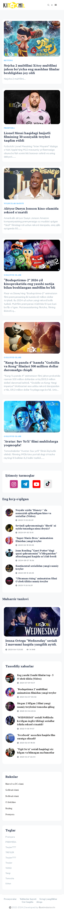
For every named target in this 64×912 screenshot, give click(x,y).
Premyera (9, 814)
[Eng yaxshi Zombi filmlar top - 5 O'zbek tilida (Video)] (10, 678)
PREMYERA (10, 842)
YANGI (8, 868)
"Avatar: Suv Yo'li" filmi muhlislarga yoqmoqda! (31, 443)
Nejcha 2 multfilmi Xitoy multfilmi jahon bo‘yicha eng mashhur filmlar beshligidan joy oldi (31, 69)
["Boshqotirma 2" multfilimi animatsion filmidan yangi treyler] (10, 692)
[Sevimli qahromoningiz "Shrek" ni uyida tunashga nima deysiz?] (9, 528)
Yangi (7, 873)
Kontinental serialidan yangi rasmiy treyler (37, 567)
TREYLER (9, 852)
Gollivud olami (12, 790)
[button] (55, 5)
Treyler (8, 862)
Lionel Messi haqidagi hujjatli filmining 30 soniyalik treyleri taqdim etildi (27, 137)
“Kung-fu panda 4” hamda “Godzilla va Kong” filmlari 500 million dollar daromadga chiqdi (31, 366)
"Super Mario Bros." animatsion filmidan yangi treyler (34, 539)
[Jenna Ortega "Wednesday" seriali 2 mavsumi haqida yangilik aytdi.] (32, 622)
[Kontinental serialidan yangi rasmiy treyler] (9, 568)
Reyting (8, 808)
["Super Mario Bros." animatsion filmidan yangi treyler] (9, 540)
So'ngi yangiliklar (48, 899)
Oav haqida (27, 902)
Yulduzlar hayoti (28, 899)
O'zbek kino (10, 802)
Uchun (8, 883)
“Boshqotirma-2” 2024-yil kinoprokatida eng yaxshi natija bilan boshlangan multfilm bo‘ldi (29, 284)
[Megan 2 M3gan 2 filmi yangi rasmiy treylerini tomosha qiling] (10, 706)
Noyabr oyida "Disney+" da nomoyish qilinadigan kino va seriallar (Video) (33, 513)
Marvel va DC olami (14, 783)
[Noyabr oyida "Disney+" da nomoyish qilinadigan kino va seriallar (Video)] (9, 512)
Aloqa (39, 902)
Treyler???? (10, 847)
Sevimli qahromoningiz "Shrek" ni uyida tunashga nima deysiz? (36, 527)
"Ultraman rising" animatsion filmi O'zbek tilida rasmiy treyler (36, 580)
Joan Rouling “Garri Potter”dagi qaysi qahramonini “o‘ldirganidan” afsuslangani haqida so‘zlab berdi (36, 553)
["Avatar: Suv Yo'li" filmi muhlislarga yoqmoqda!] (32, 416)
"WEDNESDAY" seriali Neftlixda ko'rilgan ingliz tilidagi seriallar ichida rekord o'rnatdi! (35, 721)
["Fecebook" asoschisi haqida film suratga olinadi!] (10, 738)
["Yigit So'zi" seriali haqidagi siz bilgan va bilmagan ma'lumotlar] (10, 752)
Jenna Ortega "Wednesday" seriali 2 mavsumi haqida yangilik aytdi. (31, 642)
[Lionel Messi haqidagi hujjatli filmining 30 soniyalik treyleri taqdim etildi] (32, 107)
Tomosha (9, 878)
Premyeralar (10, 899)
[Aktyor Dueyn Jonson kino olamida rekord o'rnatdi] (32, 184)
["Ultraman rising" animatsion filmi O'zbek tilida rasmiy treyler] (9, 581)
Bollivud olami (12, 796)
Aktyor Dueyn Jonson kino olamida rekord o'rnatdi (31, 210)
